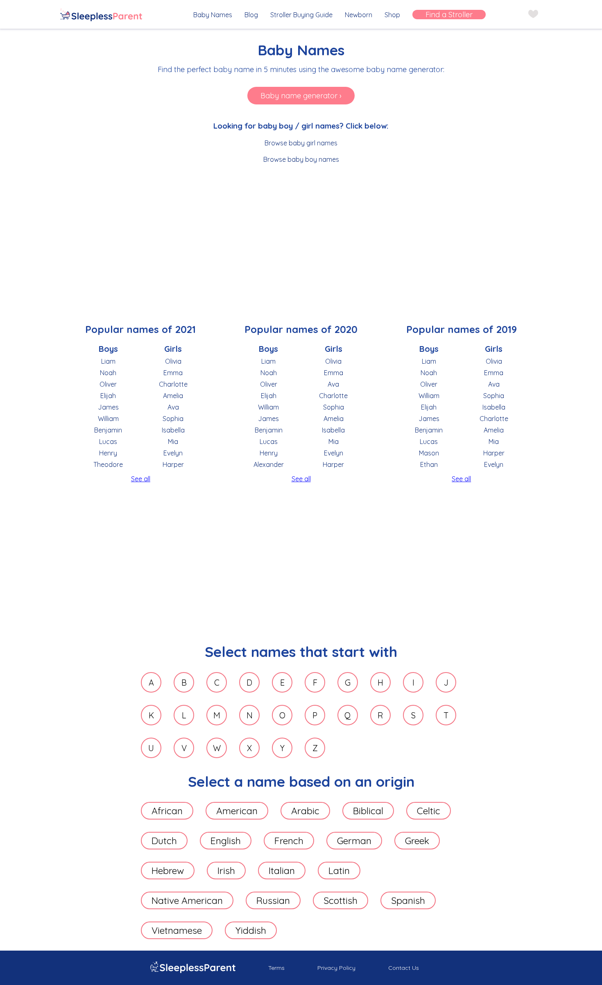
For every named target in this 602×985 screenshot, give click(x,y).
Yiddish (250, 930)
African (167, 811)
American (237, 811)
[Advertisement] (301, 233)
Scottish (341, 900)
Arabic (305, 811)
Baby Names (212, 15)
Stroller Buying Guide (301, 15)
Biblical (368, 811)
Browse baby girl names (301, 143)
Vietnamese (177, 930)
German (354, 841)
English (225, 841)
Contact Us (403, 967)
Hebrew (168, 870)
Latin (339, 870)
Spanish (408, 900)
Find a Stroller (449, 14)
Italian (282, 870)
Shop (392, 15)
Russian (273, 900)
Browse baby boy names (301, 159)
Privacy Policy (336, 967)
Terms (276, 967)
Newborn (358, 15)
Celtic (428, 811)
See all (140, 479)
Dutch (164, 841)
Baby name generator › (301, 95)
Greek (417, 841)
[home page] (101, 16)
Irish (226, 870)
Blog (251, 15)
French (288, 841)
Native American (187, 900)
